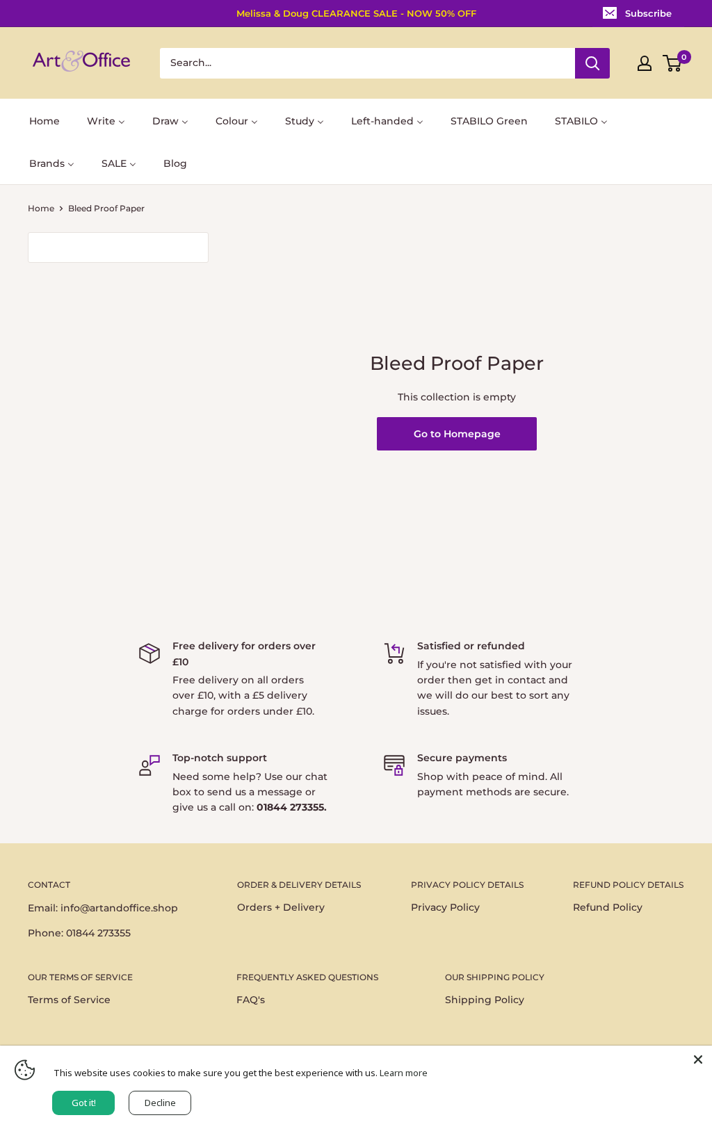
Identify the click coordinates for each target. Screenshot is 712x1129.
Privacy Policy (445, 907)
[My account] (645, 63)
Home (41, 208)
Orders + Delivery (281, 907)
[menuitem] (44, 120)
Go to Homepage (457, 434)
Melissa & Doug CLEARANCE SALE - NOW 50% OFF (356, 13)
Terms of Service (69, 999)
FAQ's (250, 999)
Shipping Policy (484, 999)
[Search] (592, 63)
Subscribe (648, 13)
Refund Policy (607, 907)
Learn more (404, 1072)
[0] (672, 63)
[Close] (698, 1059)
